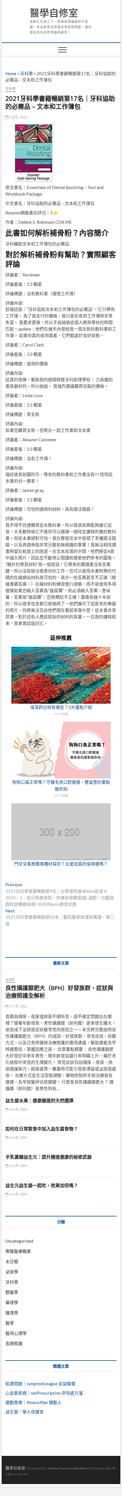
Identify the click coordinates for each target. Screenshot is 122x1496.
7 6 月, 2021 (18, 117)
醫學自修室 (54, 13)
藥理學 (11, 1302)
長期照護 (13, 1343)
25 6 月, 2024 (17, 1109)
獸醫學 (11, 1292)
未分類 (11, 1261)
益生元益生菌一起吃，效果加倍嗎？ (41, 1185)
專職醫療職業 (18, 1251)
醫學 (9, 1322)
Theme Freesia (59, 1468)
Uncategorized (19, 1240)
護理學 (11, 1312)
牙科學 (26, 73)
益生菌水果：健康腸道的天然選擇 (39, 1100)
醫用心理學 (16, 1333)
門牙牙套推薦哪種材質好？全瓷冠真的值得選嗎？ (61, 863)
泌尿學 (10, 980)
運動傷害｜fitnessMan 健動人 (33, 1402)
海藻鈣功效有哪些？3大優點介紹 (61, 707)
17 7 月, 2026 (17, 1006)
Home (10, 73)
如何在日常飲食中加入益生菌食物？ (41, 1129)
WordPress (82, 1468)
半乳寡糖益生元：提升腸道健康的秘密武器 (48, 1157)
